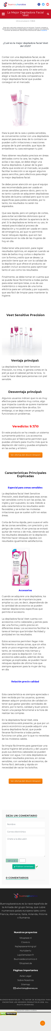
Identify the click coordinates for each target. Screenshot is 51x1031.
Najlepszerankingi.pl (25, 946)
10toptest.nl (25, 938)
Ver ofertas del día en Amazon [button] (25, 455)
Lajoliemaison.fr (25, 955)
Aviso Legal (25, 976)
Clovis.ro (25, 942)
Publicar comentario (24, 866)
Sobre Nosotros (25, 980)
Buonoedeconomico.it (25, 959)
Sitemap (25, 984)
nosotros (44, 30)
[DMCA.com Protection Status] (8, 1014)
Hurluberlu (25, 950)
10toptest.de (25, 963)
